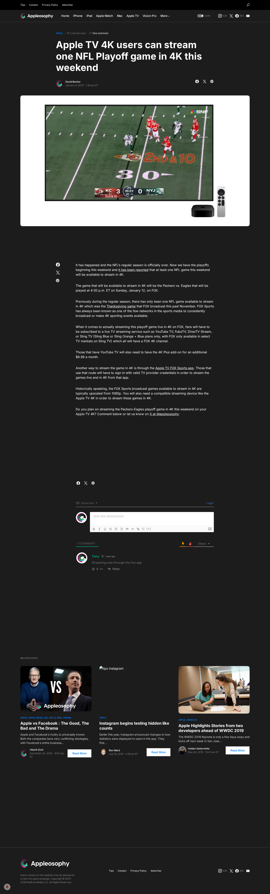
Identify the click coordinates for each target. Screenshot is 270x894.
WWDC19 (192, 720)
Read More (79, 753)
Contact (33, 4)
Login (209, 503)
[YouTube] (248, 16)
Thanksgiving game (121, 306)
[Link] (138, 529)
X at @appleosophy (164, 414)
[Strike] (110, 529)
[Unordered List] (121, 529)
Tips (22, 4)
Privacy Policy (50, 4)
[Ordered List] (116, 529)
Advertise (67, 4)
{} (143, 528)
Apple (59, 33)
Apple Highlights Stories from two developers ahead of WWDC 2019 (211, 728)
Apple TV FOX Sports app (174, 368)
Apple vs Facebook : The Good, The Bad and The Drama (54, 726)
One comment (100, 33)
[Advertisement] (135, 243)
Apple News (36, 717)
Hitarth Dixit (36, 749)
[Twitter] (231, 16)
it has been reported (133, 270)
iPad (59, 717)
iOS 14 (52, 717)
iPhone (67, 717)
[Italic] (99, 529)
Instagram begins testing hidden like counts (134, 726)
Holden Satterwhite (199, 748)
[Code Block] (132, 529)
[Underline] (105, 529)
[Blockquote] (127, 529)
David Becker (73, 81)
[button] (248, 5)
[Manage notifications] (7, 887)
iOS (46, 717)
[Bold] (94, 529)
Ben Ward (114, 750)
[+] (149, 528)
